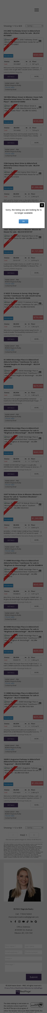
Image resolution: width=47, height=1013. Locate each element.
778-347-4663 (9, 87)
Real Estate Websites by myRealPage (29, 988)
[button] (11, 921)
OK (23, 221)
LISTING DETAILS (11, 77)
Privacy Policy (10, 988)
